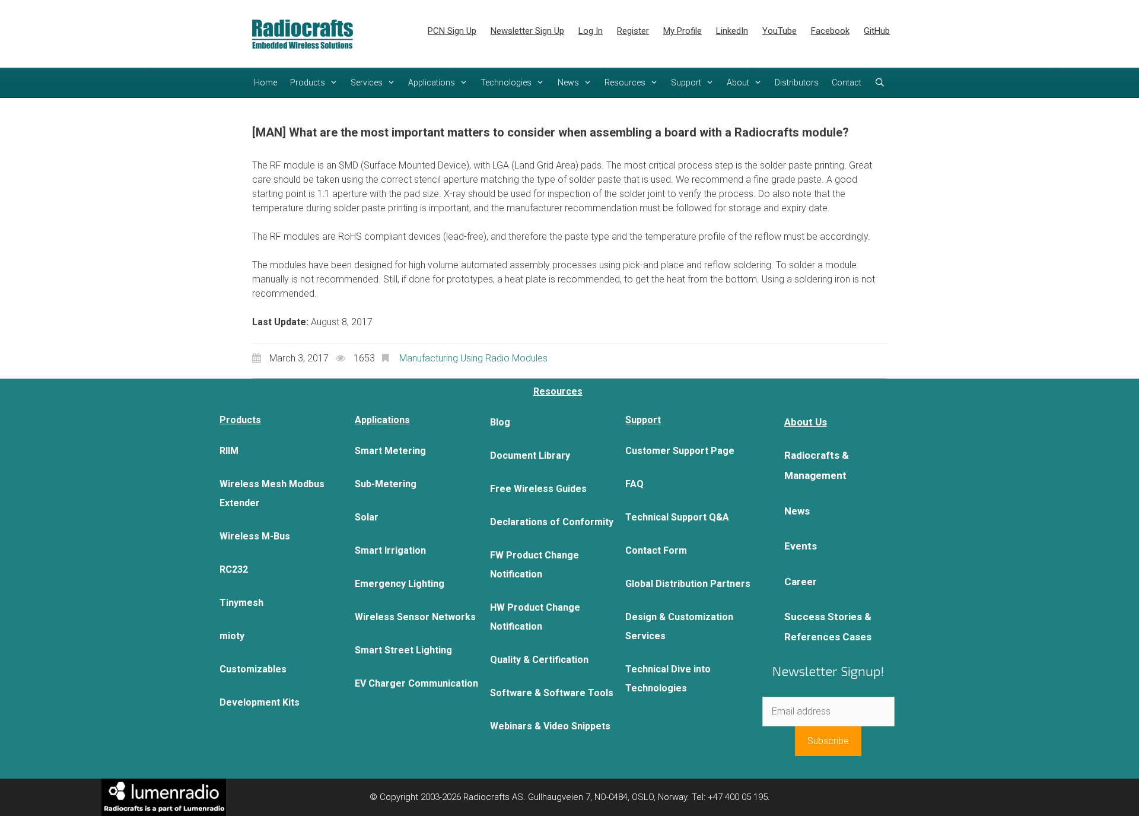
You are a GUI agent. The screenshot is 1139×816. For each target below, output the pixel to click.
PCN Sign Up (452, 31)
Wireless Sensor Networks (415, 617)
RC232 (233, 569)
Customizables (253, 669)
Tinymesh (241, 602)
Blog (500, 422)
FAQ (634, 484)
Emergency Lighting (399, 583)
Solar (366, 517)
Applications (431, 82)
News (568, 82)
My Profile (682, 31)
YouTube (779, 31)
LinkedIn (732, 31)
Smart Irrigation (390, 550)
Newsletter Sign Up (527, 31)
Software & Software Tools (551, 692)
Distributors (797, 82)
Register (633, 31)
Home (265, 82)
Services (367, 82)
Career (800, 582)
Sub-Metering (385, 484)
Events (800, 546)
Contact (846, 82)
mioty (231, 636)
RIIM (228, 450)
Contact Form (656, 550)
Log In (590, 31)
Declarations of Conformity (551, 522)
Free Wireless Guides (538, 488)
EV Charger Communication (416, 683)
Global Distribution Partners (687, 583)
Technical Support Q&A (677, 517)
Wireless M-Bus (254, 536)
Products (307, 82)
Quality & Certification (539, 659)
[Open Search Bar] (880, 82)
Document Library (530, 455)
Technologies (506, 82)
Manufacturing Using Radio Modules (473, 358)
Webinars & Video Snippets (550, 726)
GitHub (877, 31)
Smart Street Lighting (403, 650)
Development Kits (259, 702)
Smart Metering (390, 450)
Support (686, 82)
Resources (625, 82)
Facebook (830, 31)
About (738, 82)
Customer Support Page (679, 450)
